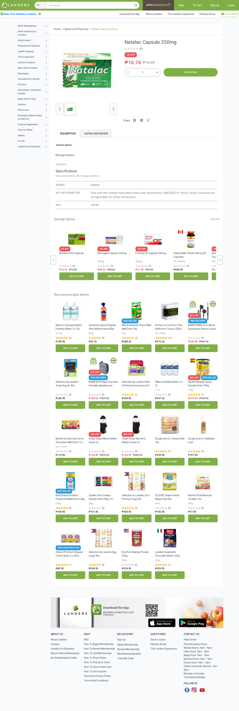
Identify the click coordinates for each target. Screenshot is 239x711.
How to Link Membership (98, 653)
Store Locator (158, 639)
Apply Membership (127, 644)
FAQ (86, 639)
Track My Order (125, 658)
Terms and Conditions (96, 680)
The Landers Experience (163, 648)
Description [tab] (68, 133)
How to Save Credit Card (97, 666)
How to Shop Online (95, 657)
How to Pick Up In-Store (97, 662)
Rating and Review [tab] (96, 133)
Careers (55, 644)
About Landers (59, 639)
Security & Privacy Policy (97, 676)
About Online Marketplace (65, 653)
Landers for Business (62, 648)
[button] (135, 5)
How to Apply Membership (99, 644)
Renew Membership (128, 649)
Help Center (190, 639)
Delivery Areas (158, 644)
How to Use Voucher (95, 671)
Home (57, 29)
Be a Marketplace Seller (64, 657)
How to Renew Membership (99, 648)
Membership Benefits (129, 653)
